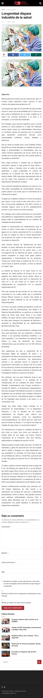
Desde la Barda (11, 9)
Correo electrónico (9, 562)
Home (3, 9)
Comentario (6, 527)
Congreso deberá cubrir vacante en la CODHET (24, 620)
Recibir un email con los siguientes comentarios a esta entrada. (21, 594)
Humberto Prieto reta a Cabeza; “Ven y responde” (25, 637)
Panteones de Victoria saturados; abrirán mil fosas (26, 645)
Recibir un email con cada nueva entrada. (16, 603)
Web (3, 572)
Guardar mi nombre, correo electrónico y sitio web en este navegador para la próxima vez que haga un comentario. (22, 583)
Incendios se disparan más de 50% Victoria (23, 653)
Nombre (5, 553)
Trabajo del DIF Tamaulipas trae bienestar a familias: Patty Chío (26, 628)
